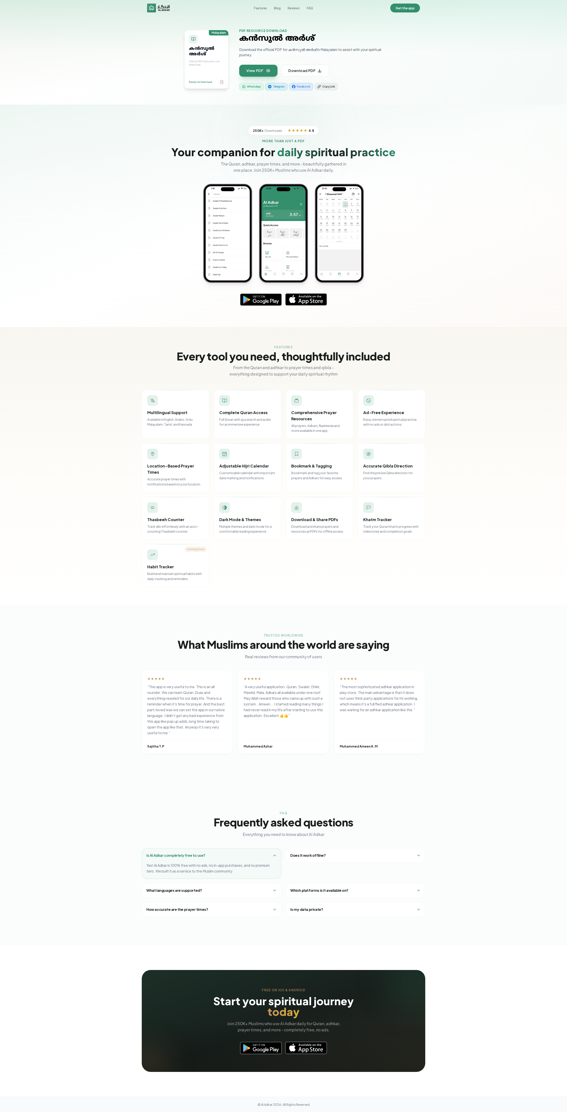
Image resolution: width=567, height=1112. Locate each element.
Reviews (294, 8)
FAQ (310, 8)
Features (260, 8)
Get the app (405, 8)
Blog (277, 8)
